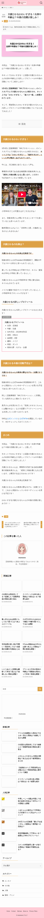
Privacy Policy (33, 911)
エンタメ (8, 881)
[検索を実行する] (40, 689)
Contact (13, 911)
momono (22, 558)
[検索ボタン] (41, 3)
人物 (5, 21)
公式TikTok (23, 419)
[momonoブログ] (22, 3)
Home (8, 911)
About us (25, 911)
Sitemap (19, 911)
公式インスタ (12, 419)
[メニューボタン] (3, 3)
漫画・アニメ (9, 895)
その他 (7, 886)
